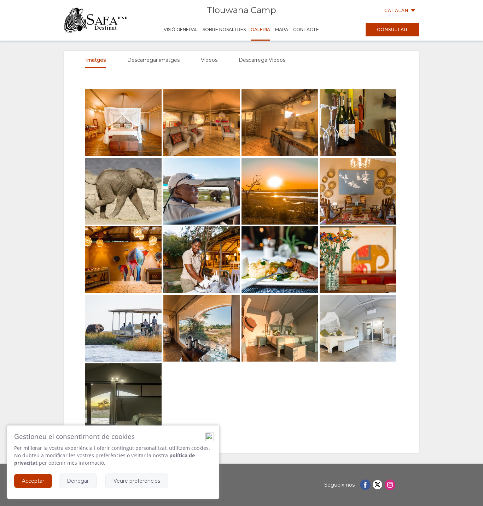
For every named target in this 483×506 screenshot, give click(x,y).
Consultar (392, 29)
